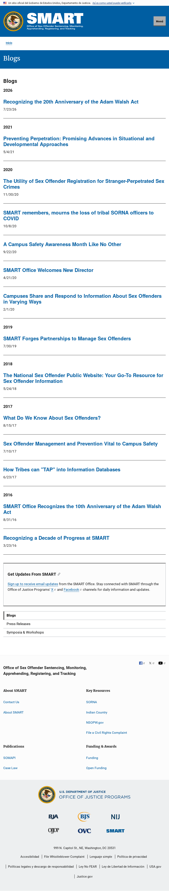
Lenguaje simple (101, 857)
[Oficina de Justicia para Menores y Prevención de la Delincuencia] (53, 832)
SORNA (91, 702)
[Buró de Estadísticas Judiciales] (84, 820)
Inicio (9, 42)
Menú (159, 21)
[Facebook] (142, 663)
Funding (92, 758)
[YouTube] (162, 663)
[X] (152, 663)
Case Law (10, 768)
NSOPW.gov (95, 722)
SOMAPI (9, 758)
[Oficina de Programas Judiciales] (13, 21)
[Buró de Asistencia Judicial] (53, 815)
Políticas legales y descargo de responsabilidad (41, 866)
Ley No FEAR (88, 866)
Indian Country (96, 712)
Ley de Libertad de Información (123, 866)
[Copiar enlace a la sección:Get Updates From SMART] (58, 574)
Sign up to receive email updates (33, 584)
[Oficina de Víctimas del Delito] (84, 831)
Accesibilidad (29, 857)
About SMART (13, 712)
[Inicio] (55, 21)
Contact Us (11, 702)
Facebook (71, 589)
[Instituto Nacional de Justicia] (115, 815)
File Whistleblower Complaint (64, 857)
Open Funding (96, 768)
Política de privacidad (132, 857)
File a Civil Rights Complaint (106, 733)
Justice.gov (85, 876)
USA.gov (155, 866)
